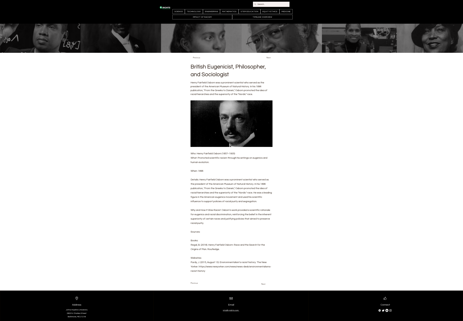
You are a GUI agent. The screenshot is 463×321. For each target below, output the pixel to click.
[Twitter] (383, 310)
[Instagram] (390, 310)
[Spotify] (379, 310)
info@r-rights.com (231, 310)
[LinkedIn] (386, 310)
